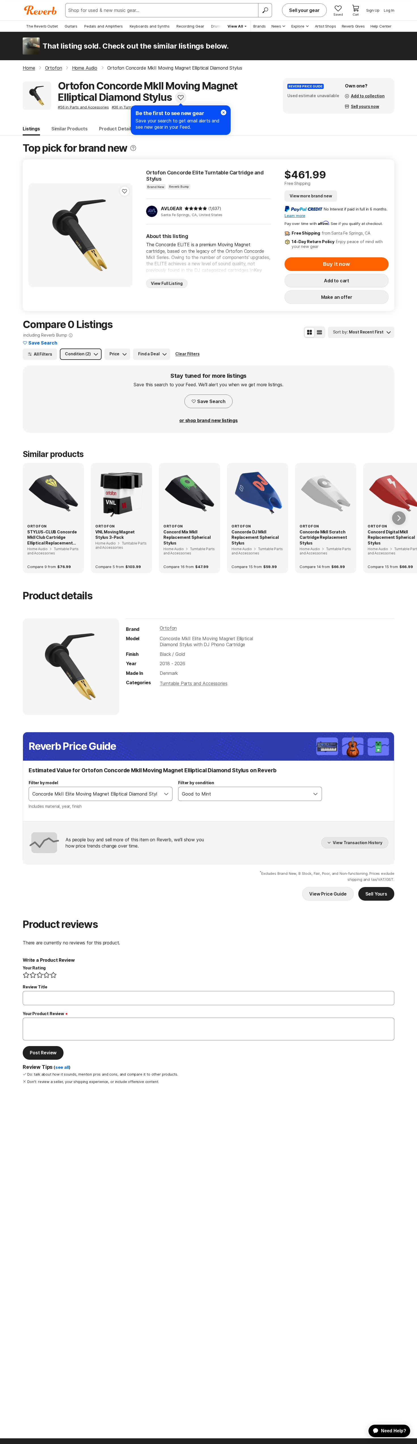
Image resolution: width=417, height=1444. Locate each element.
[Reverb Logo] (40, 10)
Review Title (35, 986)
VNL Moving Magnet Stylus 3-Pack (115, 534)
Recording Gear (190, 26)
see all (62, 1067)
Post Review (43, 1052)
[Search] (265, 10)
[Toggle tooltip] (133, 148)
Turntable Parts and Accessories (193, 683)
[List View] (319, 332)
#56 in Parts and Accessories (83, 107)
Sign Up (373, 10)
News (276, 26)
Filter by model (43, 782)
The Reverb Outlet (42, 26)
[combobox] (95, 794)
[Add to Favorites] (180, 97)
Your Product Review (43, 1013)
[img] (195, 208)
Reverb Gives (353, 26)
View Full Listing (167, 283)
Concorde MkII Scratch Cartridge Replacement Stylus (323, 537)
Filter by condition (196, 782)
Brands (259, 26)
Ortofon (168, 628)
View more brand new (311, 195)
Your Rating (34, 967)
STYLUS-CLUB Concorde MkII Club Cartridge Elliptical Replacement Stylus (52, 537)
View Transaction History (357, 842)
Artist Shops (325, 26)
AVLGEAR (171, 208)
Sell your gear (304, 10)
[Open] (166, 794)
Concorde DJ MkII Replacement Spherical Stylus (255, 537)
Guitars (71, 26)
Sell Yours (376, 894)
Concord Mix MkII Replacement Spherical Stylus (187, 537)
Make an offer (336, 297)
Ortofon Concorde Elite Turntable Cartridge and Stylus (205, 176)
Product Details (116, 129)
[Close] (223, 112)
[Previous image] (36, 235)
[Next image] (124, 235)
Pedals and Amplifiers (103, 26)
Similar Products (69, 129)
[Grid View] (309, 332)
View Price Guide (327, 894)
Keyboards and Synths (150, 26)
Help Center (380, 26)
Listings (31, 129)
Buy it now (336, 264)
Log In (389, 10)
